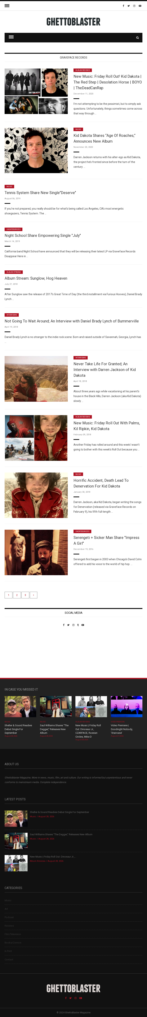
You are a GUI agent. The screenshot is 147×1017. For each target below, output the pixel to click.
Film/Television (13, 934)
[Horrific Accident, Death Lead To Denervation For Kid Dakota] (36, 495)
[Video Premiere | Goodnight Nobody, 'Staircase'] (126, 707)
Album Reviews (82, 70)
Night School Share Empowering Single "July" (43, 235)
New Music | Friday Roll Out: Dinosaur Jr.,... (53, 856)
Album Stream (14, 272)
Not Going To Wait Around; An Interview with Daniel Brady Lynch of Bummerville (72, 321)
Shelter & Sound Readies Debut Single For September (18, 729)
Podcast (9, 917)
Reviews (9, 925)
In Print (8, 951)
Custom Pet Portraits (16, 652)
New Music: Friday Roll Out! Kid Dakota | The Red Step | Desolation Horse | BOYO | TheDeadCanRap (108, 82)
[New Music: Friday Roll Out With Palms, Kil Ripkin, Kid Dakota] (36, 437)
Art (6, 908)
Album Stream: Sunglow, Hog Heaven (36, 278)
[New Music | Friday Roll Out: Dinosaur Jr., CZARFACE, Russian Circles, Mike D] (91, 707)
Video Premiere (118, 722)
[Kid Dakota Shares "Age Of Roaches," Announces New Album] (36, 150)
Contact (9, 959)
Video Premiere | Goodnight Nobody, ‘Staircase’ (122, 729)
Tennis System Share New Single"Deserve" (40, 192)
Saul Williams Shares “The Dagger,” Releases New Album (54, 729)
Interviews (12, 315)
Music (78, 129)
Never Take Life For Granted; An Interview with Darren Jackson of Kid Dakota (105, 370)
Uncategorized (13, 229)
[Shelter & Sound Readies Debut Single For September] (20, 707)
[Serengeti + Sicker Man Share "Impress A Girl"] (36, 552)
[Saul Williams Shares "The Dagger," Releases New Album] (56, 707)
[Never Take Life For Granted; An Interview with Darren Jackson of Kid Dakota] (36, 378)
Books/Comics (13, 942)
